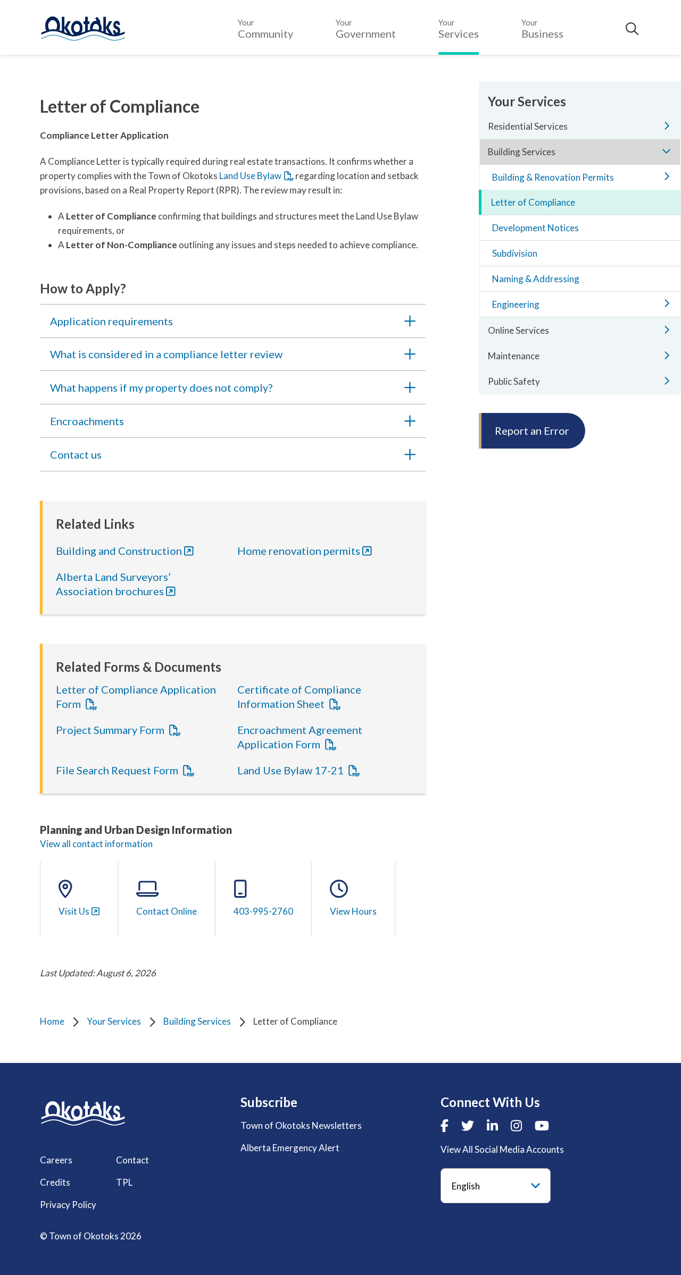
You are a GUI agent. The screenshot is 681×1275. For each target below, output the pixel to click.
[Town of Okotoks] (83, 1113)
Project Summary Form (111, 729)
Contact (132, 1160)
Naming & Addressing (535, 278)
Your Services (114, 1021)
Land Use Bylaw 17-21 (291, 770)
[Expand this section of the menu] (666, 125)
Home (52, 1021)
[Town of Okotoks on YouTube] (542, 1125)
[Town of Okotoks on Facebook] (445, 1125)
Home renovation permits (298, 550)
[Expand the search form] (632, 29)
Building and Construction (119, 550)
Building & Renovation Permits (553, 177)
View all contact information (96, 843)
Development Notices (535, 227)
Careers (56, 1160)
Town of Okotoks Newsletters (301, 1125)
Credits (55, 1182)
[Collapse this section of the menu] (666, 151)
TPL (124, 1182)
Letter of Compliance (533, 202)
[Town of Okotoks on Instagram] (516, 1125)
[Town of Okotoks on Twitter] (467, 1125)
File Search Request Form (118, 770)
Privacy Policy (68, 1204)
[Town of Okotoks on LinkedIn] (492, 1125)
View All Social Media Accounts (502, 1149)
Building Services (197, 1021)
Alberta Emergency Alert (289, 1147)
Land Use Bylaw (250, 175)
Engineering (515, 304)
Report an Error (532, 430)
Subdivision (514, 253)
